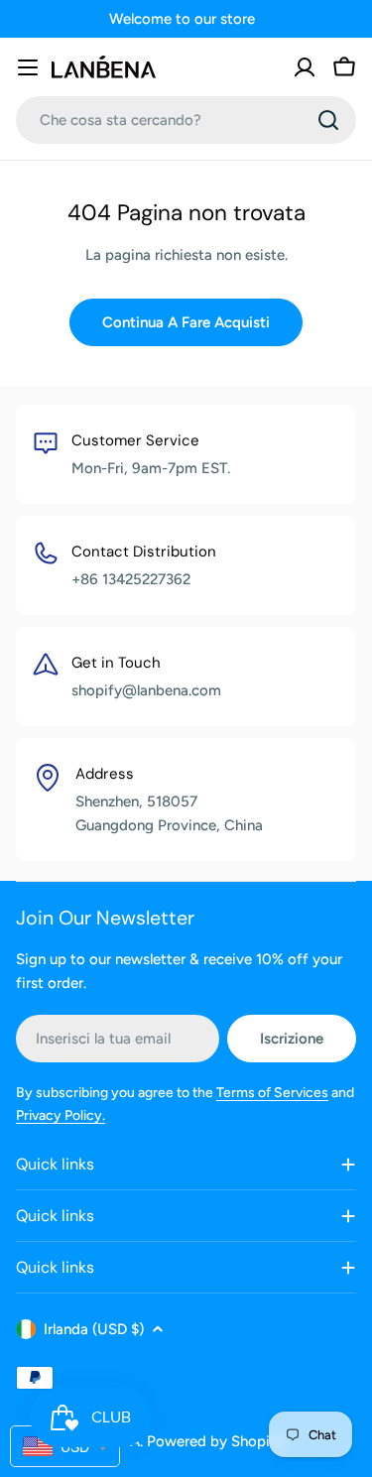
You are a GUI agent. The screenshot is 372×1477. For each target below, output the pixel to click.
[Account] (304, 67)
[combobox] (186, 120)
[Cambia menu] (28, 67)
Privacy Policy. (60, 1115)
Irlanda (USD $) (94, 1329)
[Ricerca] (328, 120)
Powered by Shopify (215, 1441)
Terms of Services (272, 1092)
